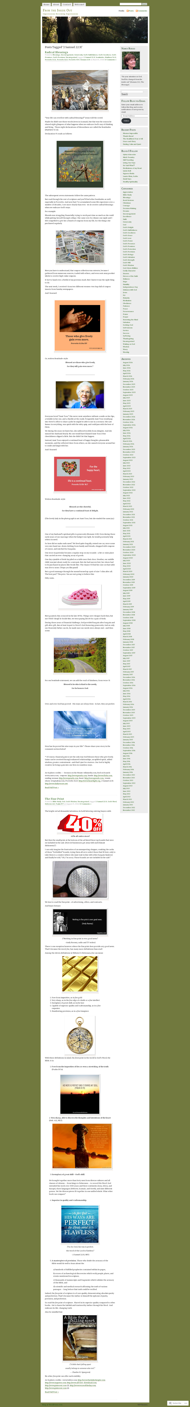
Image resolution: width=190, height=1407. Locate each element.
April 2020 (127, 569)
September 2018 (129, 620)
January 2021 (128, 544)
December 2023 (129, 449)
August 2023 (128, 460)
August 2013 (127, 786)
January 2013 (128, 805)
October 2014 (128, 748)
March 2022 (127, 506)
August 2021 (127, 525)
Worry (125, 349)
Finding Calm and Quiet (132, 144)
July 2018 (126, 626)
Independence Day (130, 287)
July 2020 (126, 561)
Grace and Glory (129, 141)
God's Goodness (104, 55)
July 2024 (126, 430)
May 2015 (126, 729)
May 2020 (127, 566)
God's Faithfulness (90, 55)
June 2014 (126, 759)
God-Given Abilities (130, 268)
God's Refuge (128, 255)
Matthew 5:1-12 (110, 57)
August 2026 (128, 362)
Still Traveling (128, 160)
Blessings (56, 55)
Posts (131, 11)
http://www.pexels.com (77, 775)
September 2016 (129, 685)
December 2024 (129, 417)
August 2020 (128, 558)
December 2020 (129, 547)
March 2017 (127, 669)
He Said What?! (129, 165)
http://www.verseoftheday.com (83, 1385)
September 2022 (129, 490)
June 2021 (126, 531)
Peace (125, 309)
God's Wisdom (71, 802)
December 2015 (129, 710)
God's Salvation (129, 257)
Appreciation (128, 192)
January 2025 (128, 414)
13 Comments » (110, 60)
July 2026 (126, 365)
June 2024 (127, 433)
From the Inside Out (57, 10)
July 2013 (126, 788)
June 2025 (127, 401)
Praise (125, 314)
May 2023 (126, 468)
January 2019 (128, 609)
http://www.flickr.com (103, 775)
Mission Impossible (130, 133)
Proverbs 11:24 (50, 60)
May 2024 (126, 436)
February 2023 (128, 476)
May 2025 (126, 403)
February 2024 (128, 444)
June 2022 (126, 498)
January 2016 (128, 707)
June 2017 (126, 661)
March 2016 (127, 702)
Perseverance (128, 311)
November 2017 (129, 647)
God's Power (128, 241)
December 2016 (129, 677)
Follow (126, 121)
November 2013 (129, 778)
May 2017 (126, 664)
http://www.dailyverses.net (56, 784)
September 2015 (129, 718)
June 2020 (127, 563)
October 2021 (128, 520)
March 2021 (127, 539)
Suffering (126, 336)
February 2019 (128, 607)
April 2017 (126, 666)
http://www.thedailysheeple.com (91, 1380)
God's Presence (129, 244)
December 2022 (129, 482)
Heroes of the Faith (130, 276)
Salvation (126, 322)
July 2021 (126, 528)
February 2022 (128, 509)
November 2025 (129, 387)
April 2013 (126, 797)
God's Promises (129, 246)
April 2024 (127, 438)
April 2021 (126, 536)
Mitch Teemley (128, 157)
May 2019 (126, 599)
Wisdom (126, 347)
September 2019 (129, 588)
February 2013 (128, 802)
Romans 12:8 (85, 60)
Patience (126, 306)
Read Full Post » (52, 787)
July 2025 (126, 398)
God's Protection (129, 249)
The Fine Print (54, 798)
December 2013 (129, 775)
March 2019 (127, 604)
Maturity (126, 298)
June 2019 (126, 596)
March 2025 (127, 409)
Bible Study (57, 802)
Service (126, 330)
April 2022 (127, 504)
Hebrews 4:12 (50, 804)
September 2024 (129, 425)
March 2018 (127, 637)
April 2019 (126, 601)
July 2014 (126, 756)
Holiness (126, 279)
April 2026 (127, 373)
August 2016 (128, 688)
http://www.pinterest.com (55, 1385)
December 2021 (129, 514)
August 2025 (128, 395)
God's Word (112, 802)
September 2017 (129, 653)
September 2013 (129, 783)
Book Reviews (128, 200)
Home (46, 4)
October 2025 (128, 390)
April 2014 (126, 764)
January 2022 (128, 512)
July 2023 (126, 463)
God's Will (126, 263)
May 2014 (126, 761)
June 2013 (126, 791)
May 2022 (126, 501)
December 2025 (129, 384)
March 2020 (127, 571)
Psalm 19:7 (60, 804)
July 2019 (126, 593)
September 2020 (129, 555)
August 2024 (128, 428)
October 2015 (128, 715)
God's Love (127, 238)
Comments (142, 11)
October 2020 (128, 552)
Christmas (127, 203)
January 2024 (128, 447)
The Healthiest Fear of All (133, 139)
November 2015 (129, 713)
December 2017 (129, 645)
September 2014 (129, 750)
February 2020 (128, 574)
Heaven (126, 273)
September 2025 (129, 392)
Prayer (125, 317)
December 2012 (129, 808)
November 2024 (129, 420)
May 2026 (126, 371)
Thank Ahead (128, 136)
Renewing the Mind (130, 320)
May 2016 (126, 696)
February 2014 (128, 769)
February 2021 (128, 542)
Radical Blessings (56, 52)
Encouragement (67, 55)
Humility (126, 284)
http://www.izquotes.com (55, 1383)
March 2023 (127, 474)
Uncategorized (71, 57)
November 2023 (129, 452)
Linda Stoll (127, 171)
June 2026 (127, 368)
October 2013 (128, 780)
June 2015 (126, 726)
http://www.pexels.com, (94, 778)
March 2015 (127, 734)
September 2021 (129, 523)
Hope (125, 282)
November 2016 (129, 680)
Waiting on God (129, 344)
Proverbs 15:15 (74, 60)
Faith (125, 219)
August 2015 (128, 721)
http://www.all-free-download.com (81, 1383)
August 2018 (128, 623)
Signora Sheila (128, 173)
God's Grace (127, 235)
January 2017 (128, 674)
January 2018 (128, 642)
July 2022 (126, 496)
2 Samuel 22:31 (89, 57)
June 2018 (126, 628)
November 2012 (129, 810)
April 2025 (127, 406)
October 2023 (128, 455)
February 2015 (128, 737)
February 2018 (128, 639)
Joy (124, 295)
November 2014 (129, 745)
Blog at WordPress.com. (52, 1405)
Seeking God (128, 325)
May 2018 (126, 631)
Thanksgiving (128, 339)
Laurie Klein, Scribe (130, 176)
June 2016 (126, 694)
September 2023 (129, 457)
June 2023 (126, 466)
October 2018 (128, 618)
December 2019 (129, 580)
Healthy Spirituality (130, 182)
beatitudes (100, 57)
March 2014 (127, 767)
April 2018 (127, 634)
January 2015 (128, 740)
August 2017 (127, 655)
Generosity (78, 55)
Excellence (127, 216)
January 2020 (128, 577)
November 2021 (129, 517)
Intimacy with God (130, 290)
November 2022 (129, 485)
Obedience (127, 303)
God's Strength (129, 260)
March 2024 (127, 441)
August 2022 (128, 493)
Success (126, 333)
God (63, 802)
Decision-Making (129, 208)
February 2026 (128, 379)
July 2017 (126, 658)
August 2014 (127, 753)
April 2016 (127, 699)
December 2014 (129, 742)
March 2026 (127, 376)
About (56, 4)
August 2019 (127, 590)
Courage (126, 206)
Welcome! (79, 4)
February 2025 (128, 411)
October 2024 (128, 422)
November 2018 (129, 615)
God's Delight (128, 227)
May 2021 (126, 533)
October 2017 (128, 650)
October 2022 (128, 487)
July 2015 (126, 723)
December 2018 (129, 612)
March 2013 (127, 799)
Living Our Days (129, 163)
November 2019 (129, 582)
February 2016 (128, 704)
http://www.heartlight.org (89, 781)
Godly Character (129, 271)
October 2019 (128, 585)
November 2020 (129, 550)
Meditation (127, 301)
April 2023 (127, 471)
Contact (67, 4)
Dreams (126, 211)
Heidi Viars (127, 179)
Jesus (125, 292)
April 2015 (127, 732)
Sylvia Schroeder (129, 155)
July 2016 (126, 691)
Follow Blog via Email (133, 101)
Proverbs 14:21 (62, 60)
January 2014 (128, 772)
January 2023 (128, 479)
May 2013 (126, 794)
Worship (126, 352)
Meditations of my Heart (132, 168)
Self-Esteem (127, 328)
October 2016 (128, 683)
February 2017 (128, 672)
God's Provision (59, 57)
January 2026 (128, 381)
